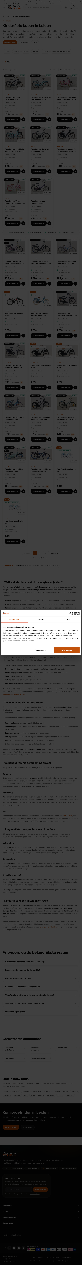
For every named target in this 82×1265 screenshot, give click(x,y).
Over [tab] (68, 619)
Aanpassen (39, 650)
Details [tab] (41, 619)
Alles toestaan (67, 650)
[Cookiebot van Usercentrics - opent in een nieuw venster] (70, 613)
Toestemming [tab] (14, 619)
